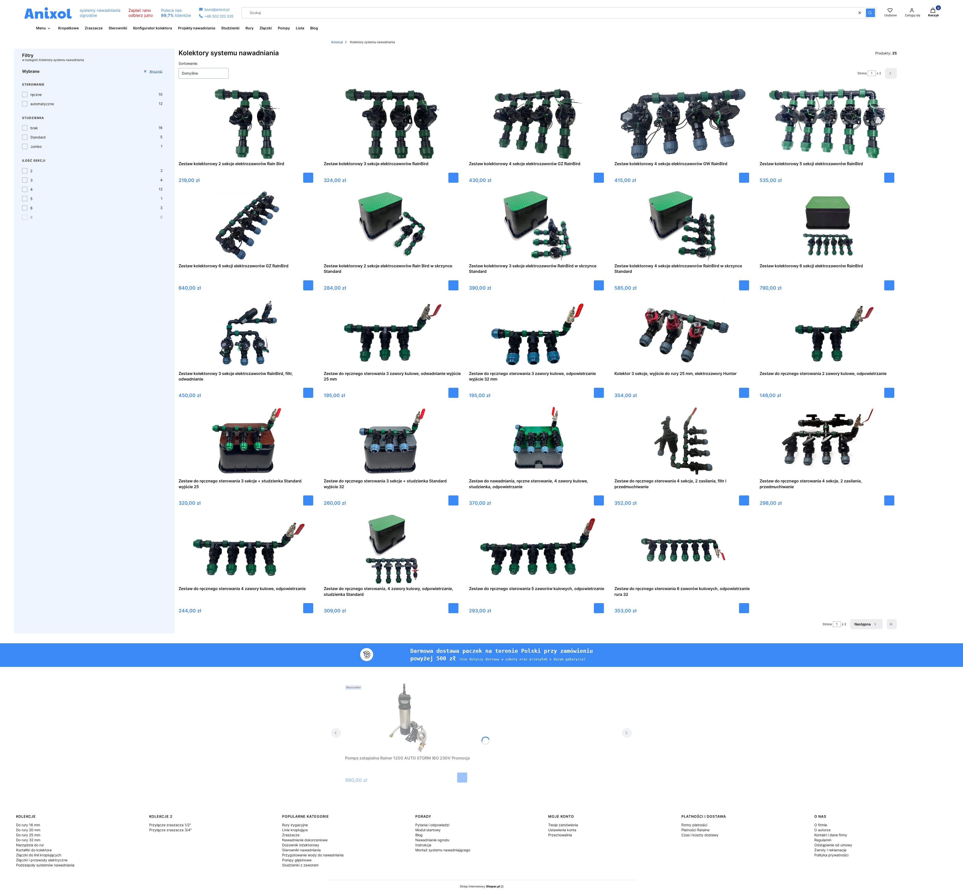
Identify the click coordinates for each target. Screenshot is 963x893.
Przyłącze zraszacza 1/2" (170, 825)
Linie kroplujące (295, 830)
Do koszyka (308, 178)
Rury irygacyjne (295, 825)
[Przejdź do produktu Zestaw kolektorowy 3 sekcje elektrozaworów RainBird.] (392, 124)
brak (34, 128)
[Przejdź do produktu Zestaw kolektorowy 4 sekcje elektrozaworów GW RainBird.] (683, 124)
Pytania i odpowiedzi (432, 825)
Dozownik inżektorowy (300, 845)
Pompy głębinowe (296, 860)
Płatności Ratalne (695, 830)
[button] (870, 13)
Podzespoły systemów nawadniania (45, 865)
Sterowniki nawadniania (301, 850)
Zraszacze (290, 835)
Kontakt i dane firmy (830, 835)
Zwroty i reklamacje (830, 850)
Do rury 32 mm (28, 840)
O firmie (820, 825)
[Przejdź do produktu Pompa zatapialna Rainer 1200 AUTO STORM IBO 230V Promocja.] (407, 718)
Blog (419, 835)
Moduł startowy (428, 830)
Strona (862, 73)
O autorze (822, 830)
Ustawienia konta (562, 830)
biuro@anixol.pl (214, 9)
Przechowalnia (560, 835)
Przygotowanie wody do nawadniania (313, 855)
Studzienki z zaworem (300, 865)
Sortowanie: (188, 63)
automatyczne (42, 104)
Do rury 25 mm (28, 835)
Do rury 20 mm (28, 830)
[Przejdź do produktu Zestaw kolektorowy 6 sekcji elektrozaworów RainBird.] (828, 226)
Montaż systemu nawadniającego (442, 850)
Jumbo (36, 146)
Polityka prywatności (831, 855)
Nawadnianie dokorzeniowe (305, 840)
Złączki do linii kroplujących (38, 855)
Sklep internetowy (480, 886)
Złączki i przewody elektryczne (41, 860)
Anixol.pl (337, 42)
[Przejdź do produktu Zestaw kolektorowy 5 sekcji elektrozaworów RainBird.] (828, 124)
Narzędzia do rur (30, 845)
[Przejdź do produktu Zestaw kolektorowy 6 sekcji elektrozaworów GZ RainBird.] (247, 226)
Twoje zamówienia (563, 825)
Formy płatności (694, 825)
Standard (38, 137)
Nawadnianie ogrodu (432, 840)
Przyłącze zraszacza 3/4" (170, 830)
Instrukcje (423, 845)
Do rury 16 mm (28, 825)
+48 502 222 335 (216, 16)
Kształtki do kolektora (34, 850)
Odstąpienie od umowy (833, 845)
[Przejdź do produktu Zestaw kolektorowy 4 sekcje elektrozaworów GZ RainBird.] (537, 124)
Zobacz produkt (308, 393)
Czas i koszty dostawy (699, 835)
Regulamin (822, 840)
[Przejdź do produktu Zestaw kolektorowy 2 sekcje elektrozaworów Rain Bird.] (247, 124)
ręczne (36, 94)
